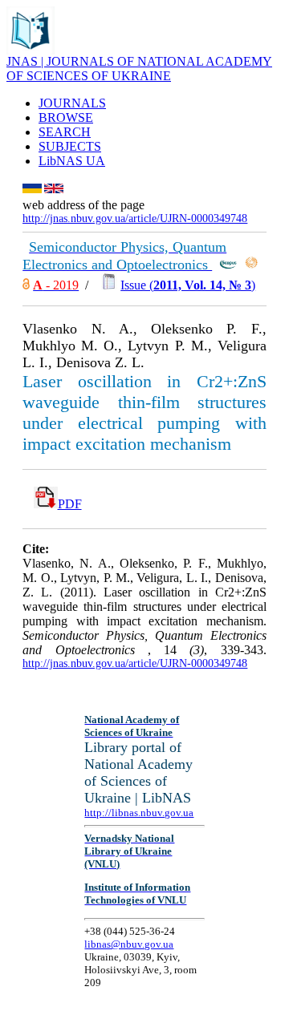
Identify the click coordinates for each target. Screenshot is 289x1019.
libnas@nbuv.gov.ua (128, 944)
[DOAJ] (26, 285)
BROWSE (66, 117)
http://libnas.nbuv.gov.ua (138, 813)
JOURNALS (72, 103)
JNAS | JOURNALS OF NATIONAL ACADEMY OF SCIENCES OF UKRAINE (139, 69)
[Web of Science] (251, 265)
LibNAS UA (72, 161)
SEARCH (65, 132)
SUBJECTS (70, 146)
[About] (30, 50)
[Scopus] (228, 265)
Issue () (187, 285)
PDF (70, 504)
